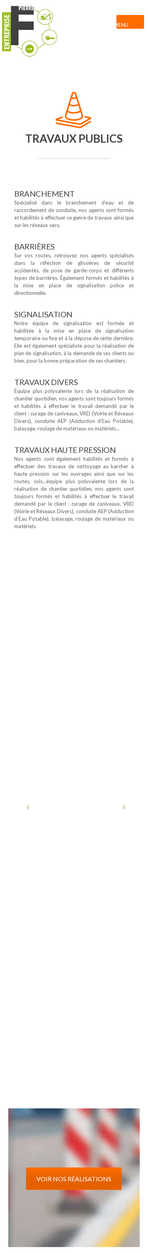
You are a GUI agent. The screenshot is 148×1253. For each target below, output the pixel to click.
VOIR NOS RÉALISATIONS (73, 1178)
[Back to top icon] (137, 1241)
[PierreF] (74, 37)
